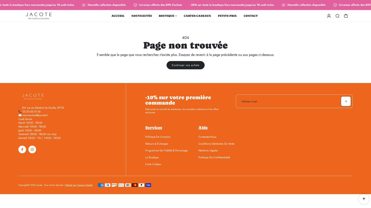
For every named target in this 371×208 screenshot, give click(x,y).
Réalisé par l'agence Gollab (79, 185)
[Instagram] (32, 149)
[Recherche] (337, 16)
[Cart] (346, 16)
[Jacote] (45, 15)
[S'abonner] (346, 101)
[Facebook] (22, 149)
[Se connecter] (329, 16)
